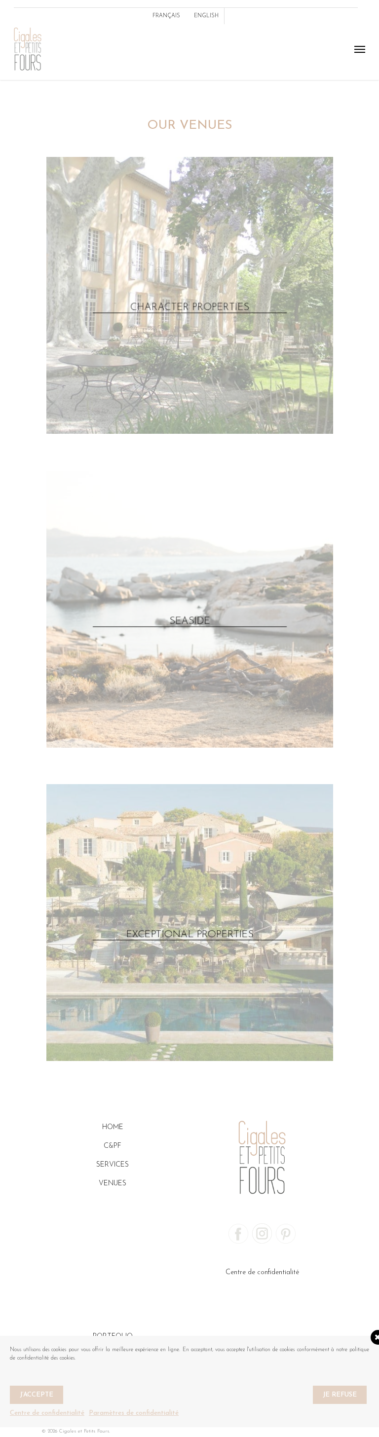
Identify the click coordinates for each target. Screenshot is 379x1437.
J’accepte (36, 1395)
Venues (112, 1183)
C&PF (112, 1146)
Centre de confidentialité (262, 1272)
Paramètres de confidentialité (134, 1413)
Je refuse (340, 1395)
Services (112, 1165)
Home (112, 1127)
